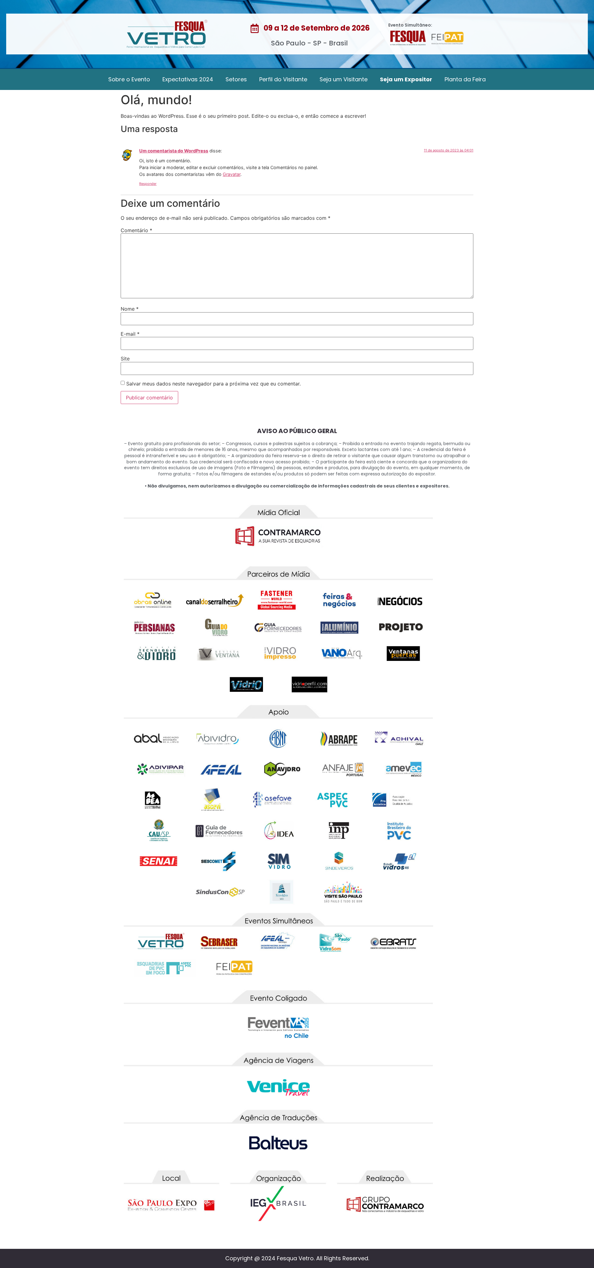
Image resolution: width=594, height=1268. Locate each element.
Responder (148, 183)
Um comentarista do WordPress (173, 150)
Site (125, 358)
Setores (236, 79)
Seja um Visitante (344, 79)
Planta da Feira (465, 79)
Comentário (136, 230)
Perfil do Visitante (283, 79)
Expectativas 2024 (187, 79)
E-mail (130, 333)
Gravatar (231, 174)
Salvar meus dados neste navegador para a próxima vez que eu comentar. (213, 383)
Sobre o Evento (129, 79)
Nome (130, 308)
